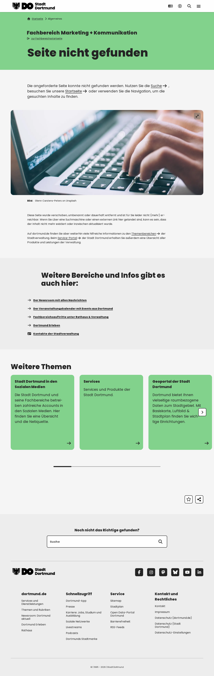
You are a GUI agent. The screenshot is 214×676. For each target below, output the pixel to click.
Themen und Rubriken (35, 610)
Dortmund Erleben (46, 325)
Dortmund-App (76, 601)
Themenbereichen (143, 234)
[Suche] (160, 542)
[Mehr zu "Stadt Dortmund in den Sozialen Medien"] (42, 412)
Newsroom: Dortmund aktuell (35, 617)
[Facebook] (139, 572)
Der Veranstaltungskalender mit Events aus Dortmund (73, 309)
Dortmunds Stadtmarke (81, 639)
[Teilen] (199, 499)
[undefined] (202, 412)
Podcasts (72, 633)
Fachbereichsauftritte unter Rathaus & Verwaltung (71, 317)
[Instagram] (151, 572)
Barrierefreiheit (120, 621)
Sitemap (115, 601)
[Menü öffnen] (199, 6)
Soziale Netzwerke (78, 621)
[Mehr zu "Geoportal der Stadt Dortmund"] (180, 412)
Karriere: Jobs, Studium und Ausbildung (83, 614)
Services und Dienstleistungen (32, 602)
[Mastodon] (163, 572)
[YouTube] (187, 572)
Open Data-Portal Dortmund (122, 614)
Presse (70, 607)
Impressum (162, 612)
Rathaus (26, 630)
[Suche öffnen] (189, 6)
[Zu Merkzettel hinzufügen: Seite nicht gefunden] (189, 499)
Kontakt (160, 606)
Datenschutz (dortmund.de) (173, 618)
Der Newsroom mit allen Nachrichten (60, 300)
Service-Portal (67, 238)
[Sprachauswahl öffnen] (171, 6)
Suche (156, 85)
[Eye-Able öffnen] (180, 6)
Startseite (37, 18)
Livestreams (74, 627)
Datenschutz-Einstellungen (173, 632)
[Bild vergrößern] (197, 116)
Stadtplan (116, 607)
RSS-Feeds (117, 627)
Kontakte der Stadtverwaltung (56, 334)
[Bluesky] (175, 572)
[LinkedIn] (199, 572)
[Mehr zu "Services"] (111, 412)
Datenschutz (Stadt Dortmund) (168, 625)
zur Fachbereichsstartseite (46, 38)
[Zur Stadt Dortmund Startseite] (34, 6)
